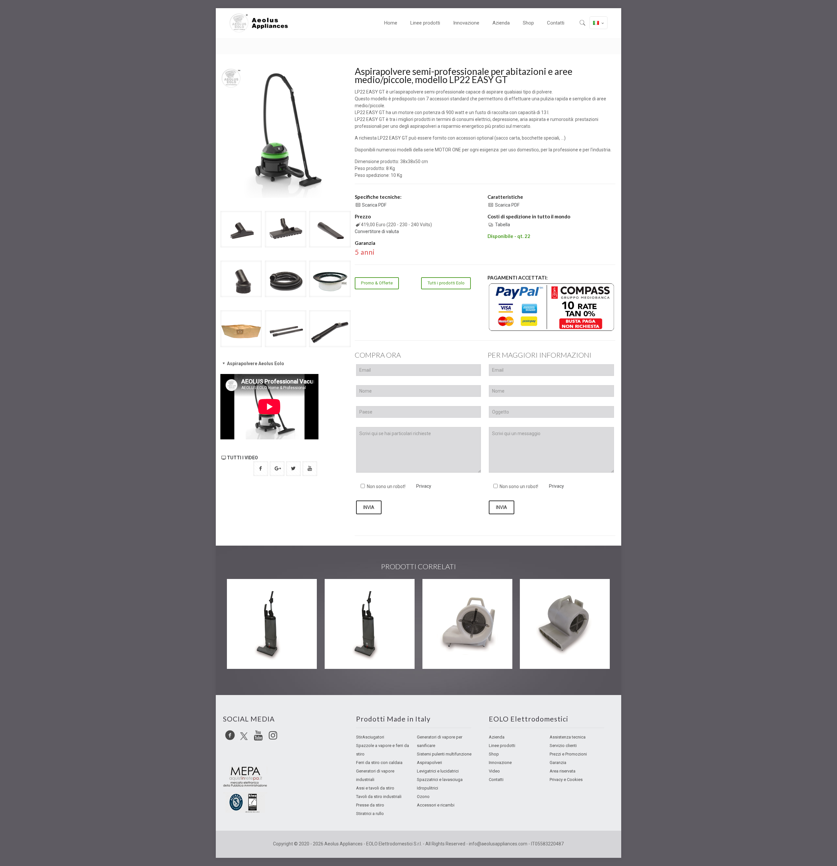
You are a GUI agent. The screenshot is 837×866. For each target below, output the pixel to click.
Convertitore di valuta (377, 231)
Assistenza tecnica (568, 737)
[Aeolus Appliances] (262, 23)
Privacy (423, 486)
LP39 (537, 592)
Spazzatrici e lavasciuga (440, 779)
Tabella (502, 224)
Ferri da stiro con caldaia (379, 762)
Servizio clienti (563, 745)
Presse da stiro (370, 805)
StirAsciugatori (370, 737)
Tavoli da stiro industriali (378, 796)
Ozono (423, 796)
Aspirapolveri (429, 762)
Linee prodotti (502, 745)
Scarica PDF (374, 205)
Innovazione (500, 762)
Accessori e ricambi (435, 805)
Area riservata (562, 771)
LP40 (341, 592)
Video (494, 771)
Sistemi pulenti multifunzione (444, 754)
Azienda (496, 737)
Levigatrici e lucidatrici (438, 771)
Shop (494, 754)
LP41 (244, 592)
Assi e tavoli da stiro (375, 788)
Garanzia (558, 762)
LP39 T (442, 592)
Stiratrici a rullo (370, 813)
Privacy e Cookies (566, 779)
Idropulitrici (427, 788)
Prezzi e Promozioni (568, 754)
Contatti (496, 779)
